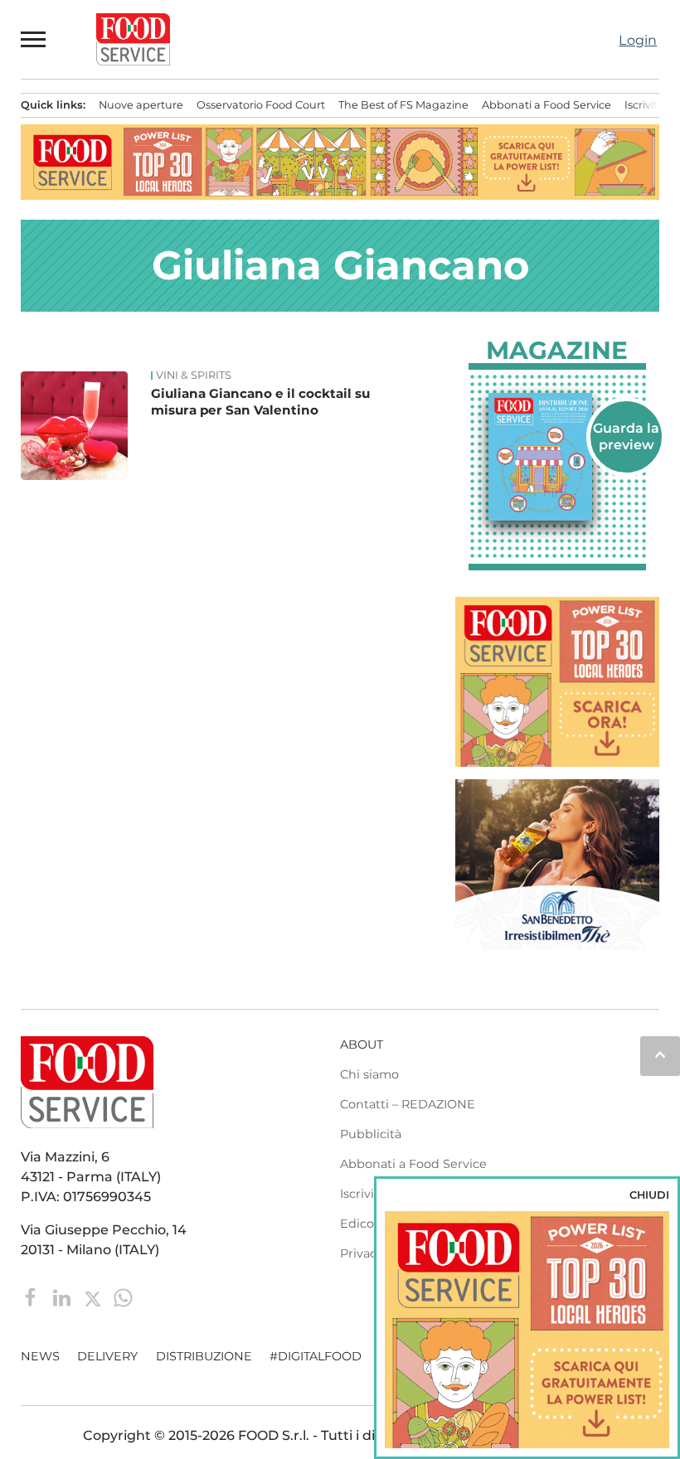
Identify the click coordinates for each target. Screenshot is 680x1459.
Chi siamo (369, 1074)
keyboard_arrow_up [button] (660, 1054)
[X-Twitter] (94, 1296)
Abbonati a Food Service (546, 105)
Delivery (107, 1356)
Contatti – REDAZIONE (407, 1104)
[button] (34, 39)
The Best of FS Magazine (403, 105)
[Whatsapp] (123, 1296)
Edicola (362, 1223)
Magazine (557, 350)
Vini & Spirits (193, 375)
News (40, 1356)
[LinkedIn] (63, 1296)
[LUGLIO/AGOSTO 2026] (557, 457)
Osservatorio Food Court (261, 105)
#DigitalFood (316, 1356)
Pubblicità (370, 1134)
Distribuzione (204, 1356)
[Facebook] (33, 1296)
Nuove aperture (141, 105)
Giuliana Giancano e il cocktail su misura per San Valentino (260, 401)
